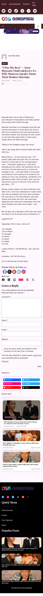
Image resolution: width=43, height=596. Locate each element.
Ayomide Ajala (6, 80)
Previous (5, 361)
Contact (26, 4)
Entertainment (10, 417)
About (4, 4)
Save (22, 279)
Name (5, 320)
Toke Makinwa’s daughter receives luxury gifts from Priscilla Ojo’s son (21, 444)
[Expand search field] (38, 26)
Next (39, 366)
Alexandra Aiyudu (9, 426)
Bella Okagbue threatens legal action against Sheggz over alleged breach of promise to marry (20, 422)
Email (4, 330)
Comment (6, 297)
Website (5, 339)
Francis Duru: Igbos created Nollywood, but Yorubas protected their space (20, 465)
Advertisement (15, 4)
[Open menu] (3, 26)
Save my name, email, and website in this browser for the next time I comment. (20, 350)
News (5, 63)
